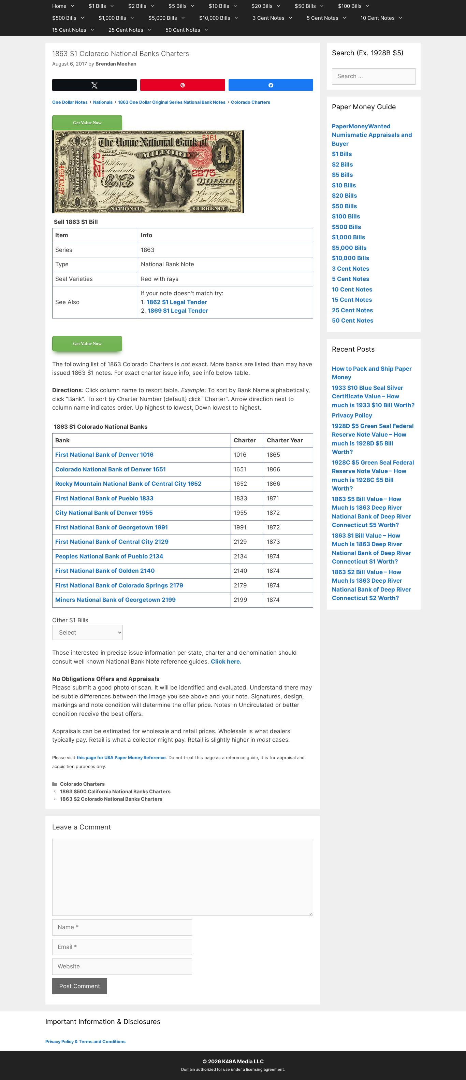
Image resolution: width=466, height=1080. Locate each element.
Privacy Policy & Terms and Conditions (85, 1041)
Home (59, 6)
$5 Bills (178, 6)
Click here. (226, 661)
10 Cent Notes (378, 18)
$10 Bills (219, 6)
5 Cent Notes (322, 18)
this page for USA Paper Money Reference (121, 757)
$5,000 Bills (162, 18)
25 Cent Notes (125, 30)
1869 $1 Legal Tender (178, 310)
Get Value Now (87, 122)
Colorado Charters (82, 784)
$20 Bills (262, 6)
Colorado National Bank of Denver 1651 (110, 469)
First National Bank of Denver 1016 (104, 454)
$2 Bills (137, 6)
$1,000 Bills (112, 18)
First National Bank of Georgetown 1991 (111, 527)
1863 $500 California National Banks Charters (115, 791)
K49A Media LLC (243, 1061)
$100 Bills (350, 6)
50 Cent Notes (182, 30)
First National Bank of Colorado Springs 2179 (119, 585)
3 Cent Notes (268, 18)
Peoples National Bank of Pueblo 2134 (109, 556)
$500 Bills (64, 18)
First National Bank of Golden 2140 (105, 570)
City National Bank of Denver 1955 (104, 512)
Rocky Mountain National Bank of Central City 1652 (128, 483)
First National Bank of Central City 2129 (112, 541)
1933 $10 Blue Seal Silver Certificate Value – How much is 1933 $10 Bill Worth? (373, 396)
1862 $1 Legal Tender (177, 302)
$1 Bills (97, 6)
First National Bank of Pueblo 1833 (104, 498)
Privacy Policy (352, 415)
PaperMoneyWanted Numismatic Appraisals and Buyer (372, 135)
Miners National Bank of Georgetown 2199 (115, 599)
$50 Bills (305, 6)
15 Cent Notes (69, 30)
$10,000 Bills (214, 18)
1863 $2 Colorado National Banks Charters (111, 799)
